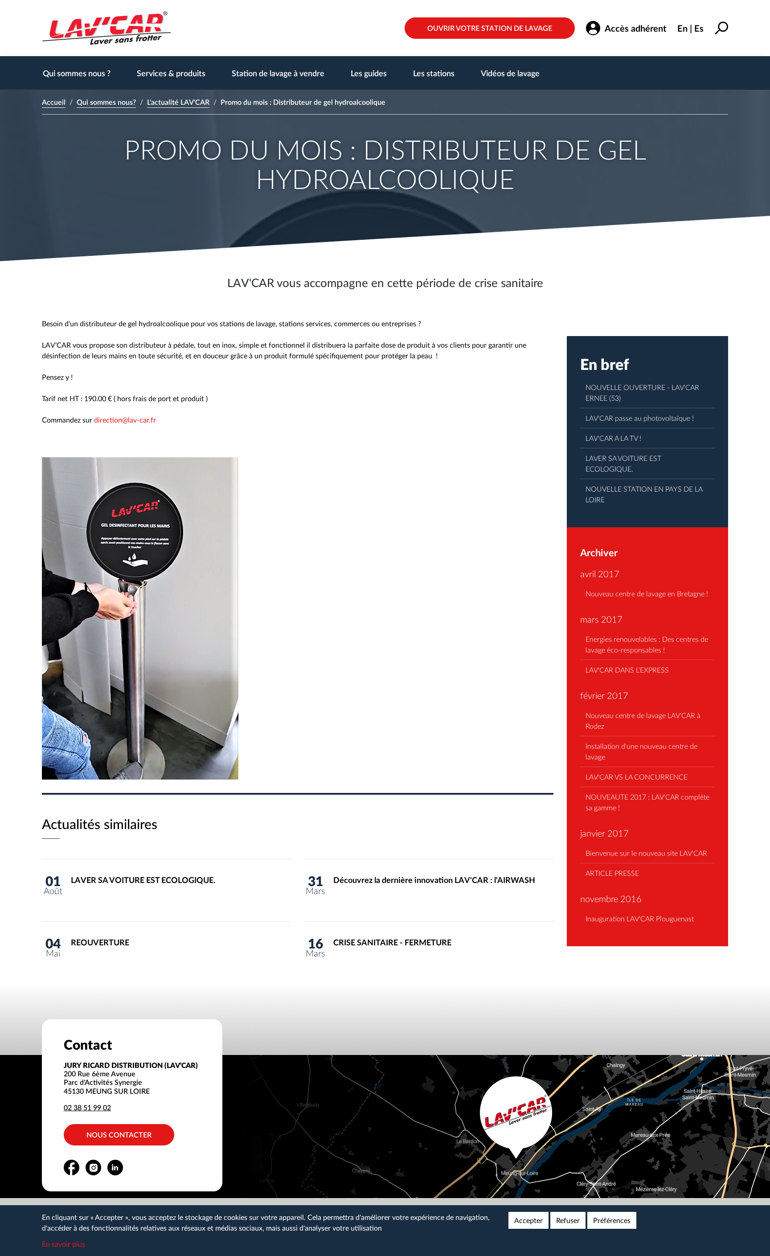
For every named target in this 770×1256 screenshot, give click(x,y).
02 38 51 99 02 (87, 1107)
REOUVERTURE (100, 942)
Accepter (528, 1220)
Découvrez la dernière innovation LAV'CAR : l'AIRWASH (434, 879)
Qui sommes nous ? (77, 72)
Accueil (54, 102)
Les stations (434, 72)
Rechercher (721, 28)
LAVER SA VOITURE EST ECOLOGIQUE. (143, 879)
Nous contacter (119, 1134)
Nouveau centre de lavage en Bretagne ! (647, 593)
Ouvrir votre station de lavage (489, 28)
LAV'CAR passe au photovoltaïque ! (640, 418)
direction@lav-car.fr (125, 419)
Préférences (612, 1220)
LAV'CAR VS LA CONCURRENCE (637, 776)
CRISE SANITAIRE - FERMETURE (392, 942)
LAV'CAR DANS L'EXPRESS (627, 669)
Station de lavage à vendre (278, 72)
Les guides (369, 72)
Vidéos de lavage (510, 72)
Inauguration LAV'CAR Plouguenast (640, 918)
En (682, 28)
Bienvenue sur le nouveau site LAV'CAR (646, 853)
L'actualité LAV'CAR (178, 102)
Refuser (568, 1220)
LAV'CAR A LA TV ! (613, 438)
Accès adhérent (635, 28)
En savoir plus (63, 1243)
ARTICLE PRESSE (612, 873)
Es (699, 28)
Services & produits (171, 72)
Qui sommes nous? (106, 102)
